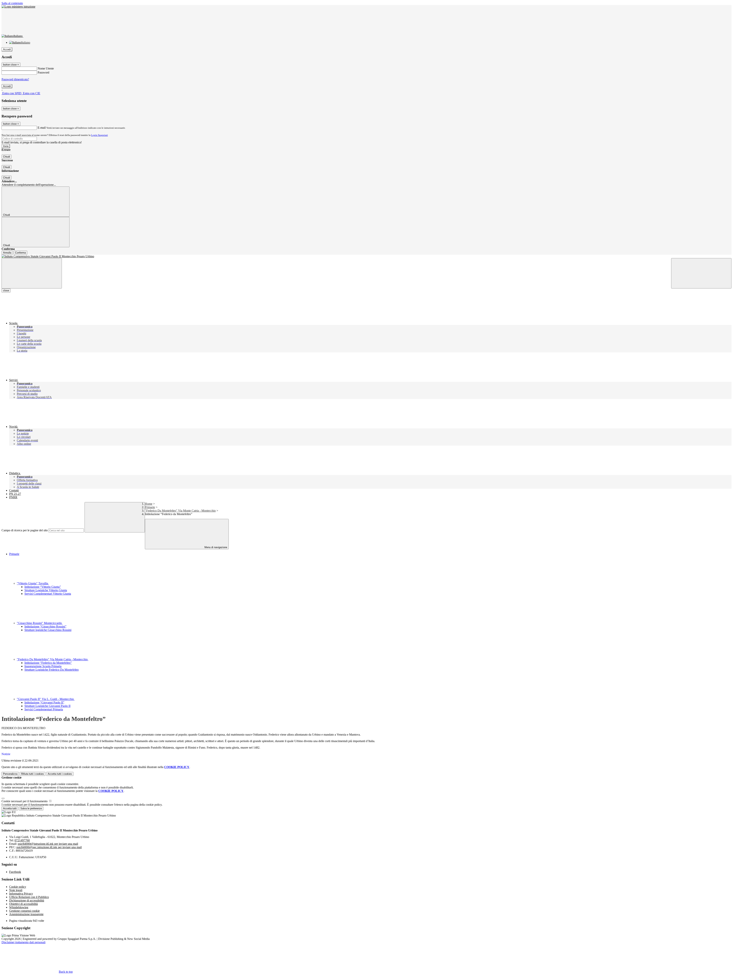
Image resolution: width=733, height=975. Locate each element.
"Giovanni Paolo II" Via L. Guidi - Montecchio (46, 699)
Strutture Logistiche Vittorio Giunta (45, 590)
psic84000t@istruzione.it (48, 843)
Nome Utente (46, 68)
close (6, 290)
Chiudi (6, 156)
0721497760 (22, 840)
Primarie (150, 507)
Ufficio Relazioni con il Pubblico (29, 897)
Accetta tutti (60, 773)
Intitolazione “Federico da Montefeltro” (48, 662)
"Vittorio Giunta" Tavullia (33, 583)
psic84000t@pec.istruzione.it (49, 847)
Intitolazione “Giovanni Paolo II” (44, 702)
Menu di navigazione (215, 547)
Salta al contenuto (12, 3)
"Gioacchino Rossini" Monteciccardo (40, 623)
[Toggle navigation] (32, 273)
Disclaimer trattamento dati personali (23, 942)
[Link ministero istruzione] (18, 6)
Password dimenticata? (15, 79)
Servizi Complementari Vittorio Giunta (47, 593)
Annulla (7, 252)
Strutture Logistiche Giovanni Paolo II (47, 706)
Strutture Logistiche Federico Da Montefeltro (51, 669)
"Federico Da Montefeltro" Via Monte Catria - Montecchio (180, 510)
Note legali (15, 890)
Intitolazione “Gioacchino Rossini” (45, 626)
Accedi (7, 49)
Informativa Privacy (21, 893)
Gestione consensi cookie (24, 910)
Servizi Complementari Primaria (43, 709)
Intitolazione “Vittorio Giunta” (42, 586)
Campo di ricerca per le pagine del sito (25, 530)
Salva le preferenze (31, 808)
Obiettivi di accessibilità (23, 904)
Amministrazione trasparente (26, 914)
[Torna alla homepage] (366, 256)
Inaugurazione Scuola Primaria (42, 666)
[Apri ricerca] (701, 273)
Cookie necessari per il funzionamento (25, 801)
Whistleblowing (18, 907)
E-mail (42, 127)
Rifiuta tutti (32, 773)
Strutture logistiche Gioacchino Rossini (47, 630)
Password (43, 72)
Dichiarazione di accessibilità (26, 900)
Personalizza (10, 773)
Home (148, 503)
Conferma (20, 252)
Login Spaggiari (99, 135)
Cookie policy (17, 886)
